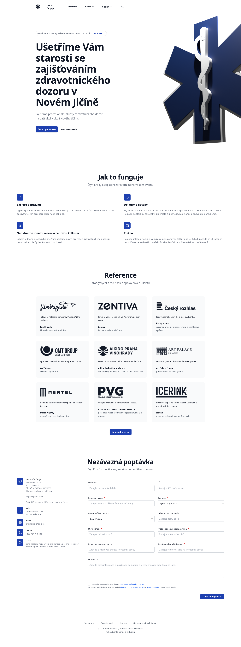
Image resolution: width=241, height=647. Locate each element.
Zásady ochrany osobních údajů (132, 587)
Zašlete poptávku (29, 205)
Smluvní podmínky (153, 587)
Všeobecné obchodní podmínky (132, 584)
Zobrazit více (120, 432)
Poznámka (93, 559)
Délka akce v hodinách (168, 513)
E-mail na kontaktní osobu (100, 544)
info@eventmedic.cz (35, 524)
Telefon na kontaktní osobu (170, 544)
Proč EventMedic (70, 129)
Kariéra (123, 623)
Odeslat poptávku (212, 596)
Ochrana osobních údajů (144, 623)
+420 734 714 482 (34, 534)
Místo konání (94, 529)
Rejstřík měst (107, 623)
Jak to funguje (50, 7)
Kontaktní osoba (95, 498)
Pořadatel (92, 482)
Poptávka (89, 6)
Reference (72, 6)
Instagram (89, 623)
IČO (159, 482)
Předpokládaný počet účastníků (172, 529)
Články (105, 6)
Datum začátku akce (97, 513)
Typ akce (162, 498)
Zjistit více (99, 33)
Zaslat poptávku (47, 129)
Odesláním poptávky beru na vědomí (117, 584)
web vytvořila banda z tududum (120, 632)
